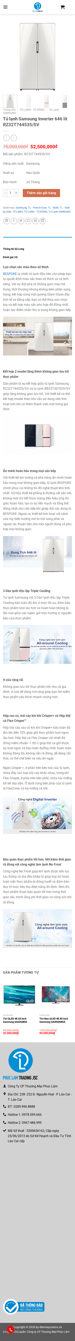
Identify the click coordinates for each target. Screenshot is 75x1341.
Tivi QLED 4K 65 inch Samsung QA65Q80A (15, 1020)
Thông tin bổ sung (13, 248)
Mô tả (6, 240)
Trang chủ (9, 109)
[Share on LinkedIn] (42, 221)
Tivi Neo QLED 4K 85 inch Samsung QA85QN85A (53, 1020)
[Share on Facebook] (14, 221)
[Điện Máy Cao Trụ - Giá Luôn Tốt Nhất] (38, 7)
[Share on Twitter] (21, 221)
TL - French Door (37, 207)
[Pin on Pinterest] (35, 221)
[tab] (37, 241)
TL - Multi (53, 207)
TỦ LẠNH (17, 211)
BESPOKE (10, 274)
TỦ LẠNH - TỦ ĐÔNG (32, 109)
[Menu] (5, 7)
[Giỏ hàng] (63, 7)
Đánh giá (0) (10, 257)
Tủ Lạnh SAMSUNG (60, 211)
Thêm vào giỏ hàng (41, 193)
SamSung (21, 207)
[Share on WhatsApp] (6, 221)
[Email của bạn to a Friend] (28, 221)
